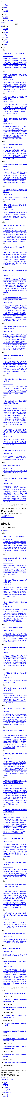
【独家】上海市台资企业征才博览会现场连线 (14, 1062)
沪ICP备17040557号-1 (6, 515)
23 (25, 504)
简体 (4, 29)
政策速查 (5, 11)
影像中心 (5, 14)
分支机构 (5, 1094)
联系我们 (5, 18)
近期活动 (5, 9)
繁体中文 (10, 20)
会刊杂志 (5, 16)
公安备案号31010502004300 (7, 517)
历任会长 (5, 1084)
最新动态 (5, 7)
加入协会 (3, 22)
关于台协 (5, 5)
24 (12, 505)
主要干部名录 (6, 1089)
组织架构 (5, 1087)
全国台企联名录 (7, 1092)
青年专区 (5, 12)
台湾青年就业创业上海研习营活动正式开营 (14, 993)
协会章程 (5, 1085)
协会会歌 (5, 1091)
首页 (4, 4)
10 (22, 504)
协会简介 (5, 1082)
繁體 (7, 29)
